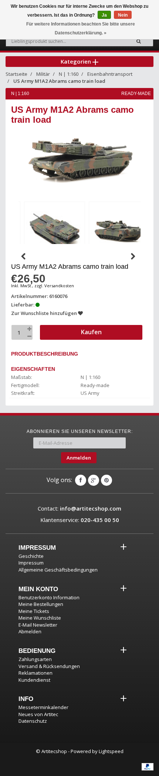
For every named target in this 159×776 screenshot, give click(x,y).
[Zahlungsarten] (147, 766)
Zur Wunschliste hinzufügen (44, 313)
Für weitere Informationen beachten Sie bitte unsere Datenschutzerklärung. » (80, 28)
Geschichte (31, 556)
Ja (104, 15)
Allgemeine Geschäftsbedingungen (58, 569)
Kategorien (76, 61)
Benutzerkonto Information (49, 597)
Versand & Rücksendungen (49, 666)
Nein (123, 15)
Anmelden (79, 457)
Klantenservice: (79, 519)
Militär (43, 74)
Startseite (16, 74)
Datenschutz (32, 721)
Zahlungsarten (35, 659)
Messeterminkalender (43, 707)
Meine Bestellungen (40, 604)
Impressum (31, 562)
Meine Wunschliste (39, 617)
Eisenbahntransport (109, 74)
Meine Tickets (33, 611)
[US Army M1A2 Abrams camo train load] (54, 230)
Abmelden (29, 631)
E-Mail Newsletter (37, 624)
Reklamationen (35, 673)
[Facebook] (80, 480)
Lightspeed (111, 751)
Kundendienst (34, 680)
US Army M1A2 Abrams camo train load (59, 81)
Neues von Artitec (38, 714)
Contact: (79, 508)
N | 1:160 (68, 74)
